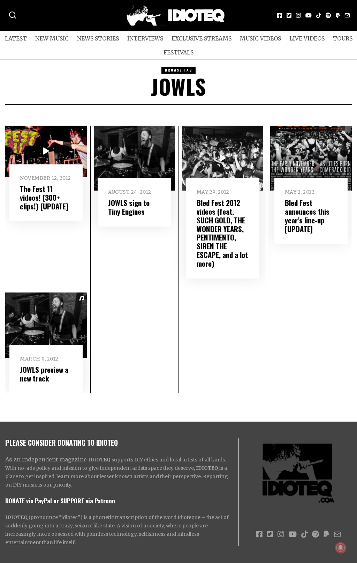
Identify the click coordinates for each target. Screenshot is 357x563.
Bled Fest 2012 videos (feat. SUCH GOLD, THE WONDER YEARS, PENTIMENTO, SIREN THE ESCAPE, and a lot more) (222, 233)
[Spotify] (328, 15)
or (56, 500)
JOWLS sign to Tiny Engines (129, 207)
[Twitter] (289, 15)
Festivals (178, 52)
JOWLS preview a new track (44, 374)
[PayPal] (338, 15)
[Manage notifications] (340, 547)
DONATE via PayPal (28, 500)
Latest (16, 38)
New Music (52, 38)
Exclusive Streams (201, 38)
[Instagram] (298, 15)
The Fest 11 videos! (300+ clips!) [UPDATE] (44, 197)
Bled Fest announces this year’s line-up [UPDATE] (307, 215)
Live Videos (307, 38)
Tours (342, 38)
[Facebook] (279, 15)
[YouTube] (308, 15)
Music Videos (260, 38)
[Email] (347, 15)
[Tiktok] (318, 15)
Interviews (145, 38)
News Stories (98, 38)
